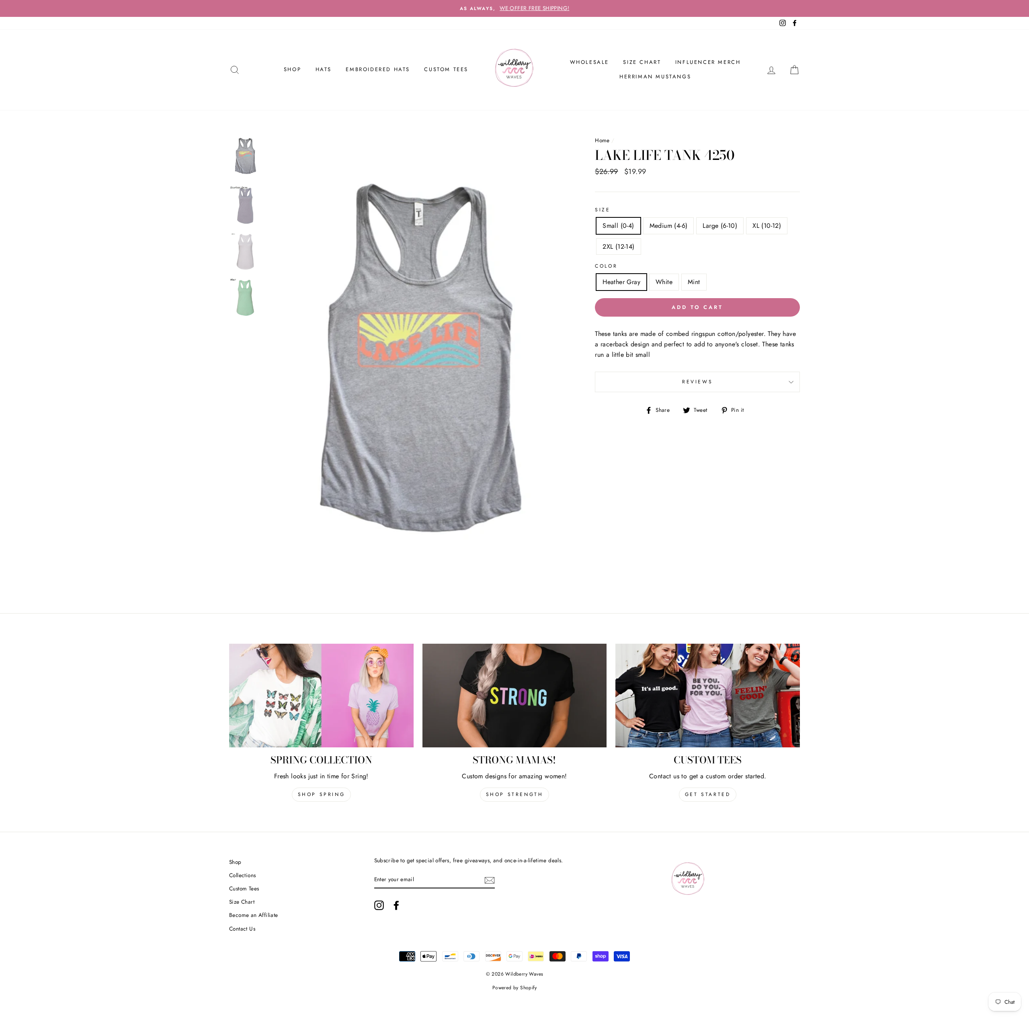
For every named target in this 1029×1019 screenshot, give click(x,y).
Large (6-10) (720, 225)
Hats (324, 69)
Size (602, 209)
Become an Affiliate (253, 915)
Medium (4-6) (669, 225)
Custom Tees (446, 69)
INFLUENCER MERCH (708, 62)
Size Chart (642, 62)
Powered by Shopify (514, 987)
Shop (235, 862)
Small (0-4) (618, 225)
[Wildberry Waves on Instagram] (379, 905)
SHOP (292, 69)
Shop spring (321, 794)
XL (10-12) (766, 225)
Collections (242, 875)
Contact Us (242, 929)
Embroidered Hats (378, 69)
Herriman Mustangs (655, 76)
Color (606, 266)
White (664, 281)
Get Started (708, 794)
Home (602, 140)
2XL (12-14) (618, 246)
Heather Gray (621, 281)
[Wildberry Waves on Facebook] (396, 905)
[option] (514, 8)
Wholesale (589, 62)
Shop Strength (514, 794)
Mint (694, 281)
